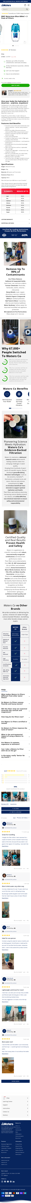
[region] (15, 796)
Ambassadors (18, 1134)
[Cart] (25, 5)
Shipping (9, 82)
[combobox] (15, 9)
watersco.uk (4, 1162)
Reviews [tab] (5, 804)
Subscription (18, 1154)
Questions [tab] (13, 804)
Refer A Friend (4, 1150)
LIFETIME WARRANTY (7, 219)
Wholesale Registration (6, 1144)
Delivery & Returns (19, 1152)
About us (17, 1125)
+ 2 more (16, 864)
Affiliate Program (5, 1146)
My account (18, 1138)
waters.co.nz (4, 1164)
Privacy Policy (18, 1144)
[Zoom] (24, 41)
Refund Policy (18, 1146)
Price (2, 54)
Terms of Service (19, 1150)
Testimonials (18, 1130)
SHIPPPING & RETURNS (7, 223)
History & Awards (19, 1136)
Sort (14, 818)
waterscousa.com (5, 1160)
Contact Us (17, 1127)
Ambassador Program (6, 1148)
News (16, 1132)
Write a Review (19, 812)
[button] (15, 50)
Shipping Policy (19, 1148)
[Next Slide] (28, 796)
